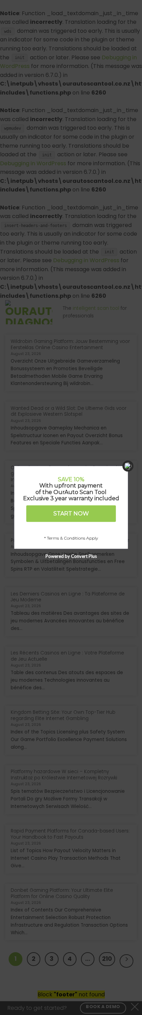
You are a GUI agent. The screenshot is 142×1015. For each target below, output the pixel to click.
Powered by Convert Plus (71, 556)
